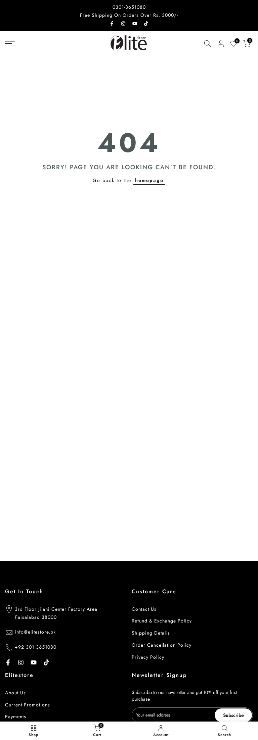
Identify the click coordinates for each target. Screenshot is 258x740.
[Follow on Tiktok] (146, 23)
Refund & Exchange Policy (162, 620)
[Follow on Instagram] (123, 23)
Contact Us (144, 609)
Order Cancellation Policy (161, 645)
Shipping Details (151, 633)
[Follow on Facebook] (112, 23)
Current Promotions (27, 704)
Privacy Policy (148, 657)
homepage (149, 180)
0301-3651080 (129, 7)
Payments (15, 716)
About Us (15, 692)
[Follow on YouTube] (134, 23)
